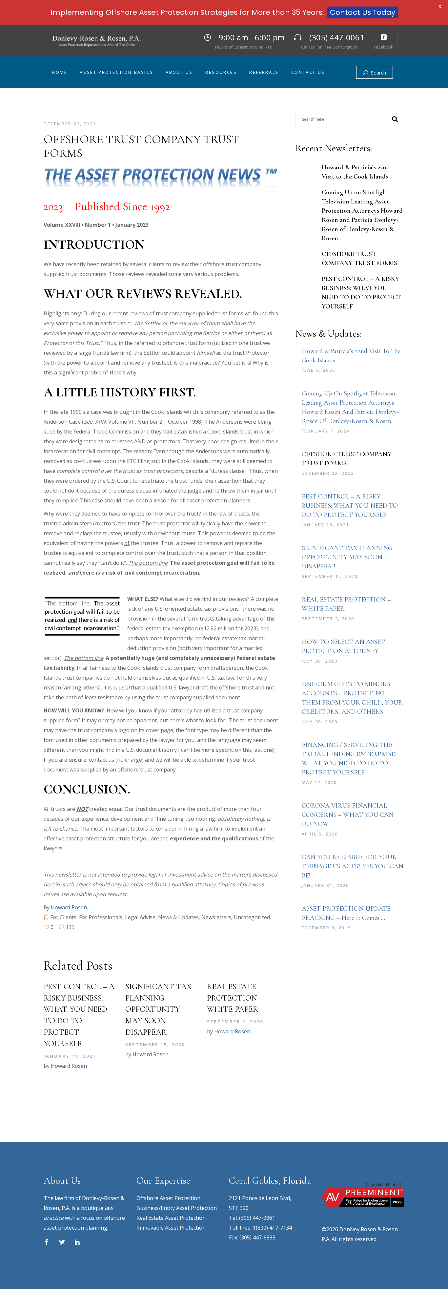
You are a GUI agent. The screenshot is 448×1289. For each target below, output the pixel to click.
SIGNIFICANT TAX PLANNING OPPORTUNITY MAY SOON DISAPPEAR (158, 1009)
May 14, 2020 (319, 782)
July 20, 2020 (320, 722)
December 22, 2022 (70, 124)
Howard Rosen (69, 907)
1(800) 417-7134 (272, 1227)
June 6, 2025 (319, 370)
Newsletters (216, 917)
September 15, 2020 (155, 1044)
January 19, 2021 (70, 1056)
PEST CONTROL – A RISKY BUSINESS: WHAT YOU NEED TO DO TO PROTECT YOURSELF (350, 506)
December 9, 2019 (326, 928)
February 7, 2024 (326, 431)
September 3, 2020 (235, 1022)
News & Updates (178, 917)
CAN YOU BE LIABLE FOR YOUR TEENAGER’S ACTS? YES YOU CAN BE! (352, 866)
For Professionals (100, 917)
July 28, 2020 (320, 661)
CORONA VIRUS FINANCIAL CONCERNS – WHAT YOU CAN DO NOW (348, 815)
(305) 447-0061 (257, 1217)
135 (69, 927)
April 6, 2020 (320, 834)
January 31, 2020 (325, 885)
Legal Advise (140, 917)
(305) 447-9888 (257, 1237)
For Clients (63, 917)
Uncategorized (252, 917)
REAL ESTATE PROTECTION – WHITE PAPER (235, 998)
